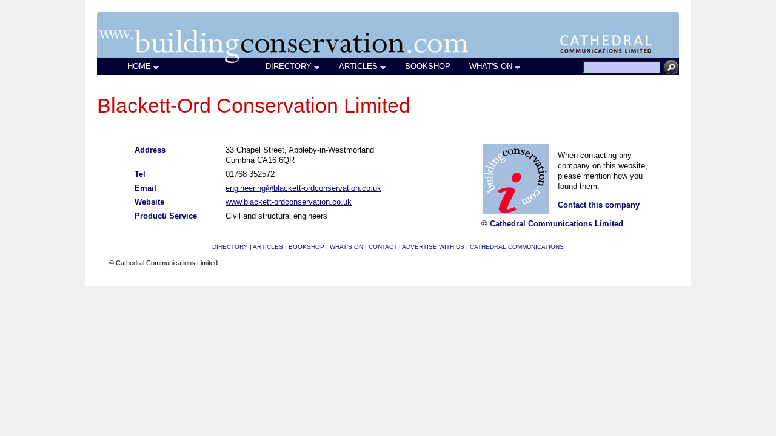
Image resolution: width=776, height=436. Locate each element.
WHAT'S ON (490, 66)
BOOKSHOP (427, 66)
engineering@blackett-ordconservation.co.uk (303, 188)
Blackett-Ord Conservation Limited (253, 105)
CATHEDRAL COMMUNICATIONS (517, 246)
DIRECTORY (289, 66)
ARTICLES (358, 66)
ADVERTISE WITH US (433, 246)
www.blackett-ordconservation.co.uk (289, 201)
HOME (139, 66)
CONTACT (383, 246)
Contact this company (599, 205)
